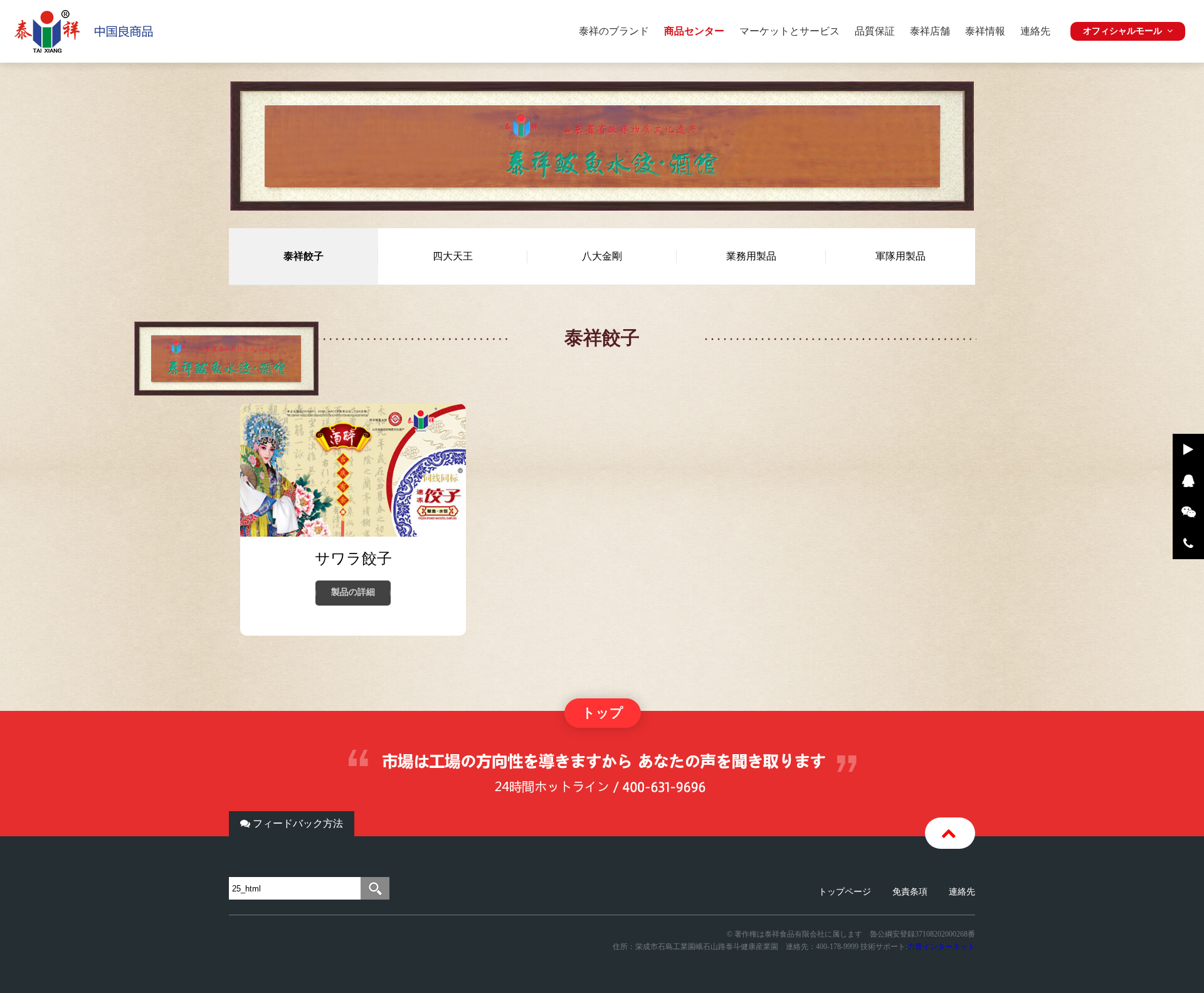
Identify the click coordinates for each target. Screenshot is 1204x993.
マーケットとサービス (789, 31)
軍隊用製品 (900, 256)
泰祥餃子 (303, 256)
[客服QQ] (1188, 481)
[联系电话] (1188, 543)
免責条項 (909, 891)
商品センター (694, 31)
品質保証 (875, 31)
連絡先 (1035, 31)
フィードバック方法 (296, 823)
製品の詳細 (353, 592)
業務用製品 (751, 256)
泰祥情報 (985, 31)
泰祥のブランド (614, 31)
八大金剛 (602, 256)
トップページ (844, 891)
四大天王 (453, 256)
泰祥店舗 (930, 31)
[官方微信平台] (1188, 512)
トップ (602, 712)
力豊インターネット (941, 946)
